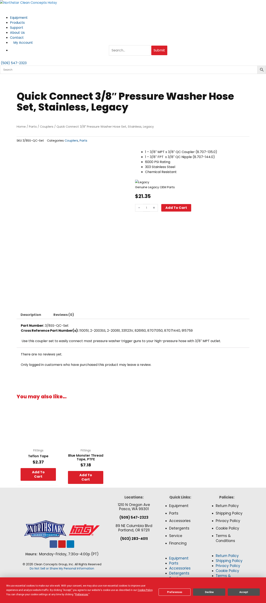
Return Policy (227, 505)
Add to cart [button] (38, 474)
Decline (209, 592)
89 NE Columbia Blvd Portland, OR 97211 (134, 527)
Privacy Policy (228, 520)
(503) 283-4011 (134, 538)
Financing (178, 543)
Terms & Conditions (225, 538)
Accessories (180, 520)
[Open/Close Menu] (133, 7)
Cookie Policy (227, 528)
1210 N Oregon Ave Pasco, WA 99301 (134, 506)
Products (18, 22)
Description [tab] (31, 314)
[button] (180, 553)
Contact (17, 37)
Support (17, 27)
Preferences (174, 592)
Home (21, 127)
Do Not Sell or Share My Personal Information (62, 568)
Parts (33, 127)
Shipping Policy (229, 513)
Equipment (19, 17)
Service (175, 535)
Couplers (46, 127)
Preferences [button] (81, 594)
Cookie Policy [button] (145, 590)
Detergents (179, 528)
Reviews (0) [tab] (63, 314)
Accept (243, 592)
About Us (18, 32)
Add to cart (176, 207)
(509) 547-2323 (133, 517)
